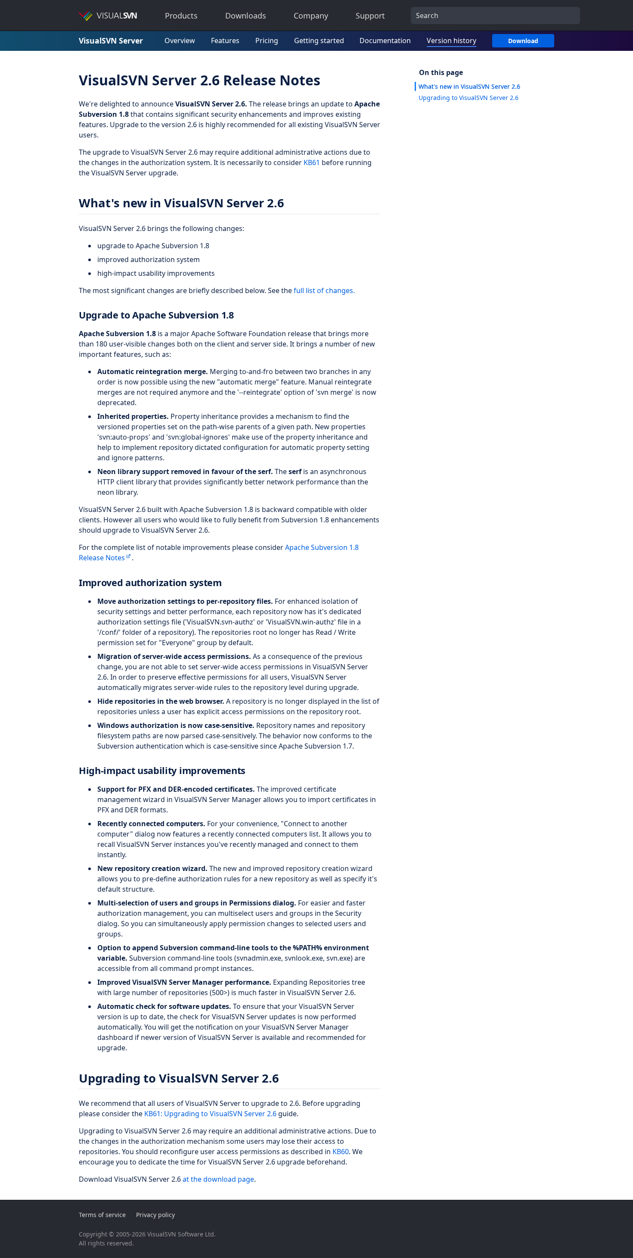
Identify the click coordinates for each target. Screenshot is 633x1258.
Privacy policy (155, 1215)
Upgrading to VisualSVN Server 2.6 (468, 98)
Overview (179, 40)
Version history (451, 40)
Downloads (245, 15)
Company (311, 15)
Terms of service (102, 1215)
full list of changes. (324, 290)
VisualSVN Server (111, 40)
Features (225, 40)
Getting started (319, 40)
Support (370, 15)
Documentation (385, 40)
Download (523, 41)
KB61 (312, 162)
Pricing (266, 40)
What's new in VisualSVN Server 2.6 (469, 86)
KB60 (340, 1151)
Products (181, 15)
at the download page (218, 1179)
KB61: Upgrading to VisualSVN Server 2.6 (210, 1113)
